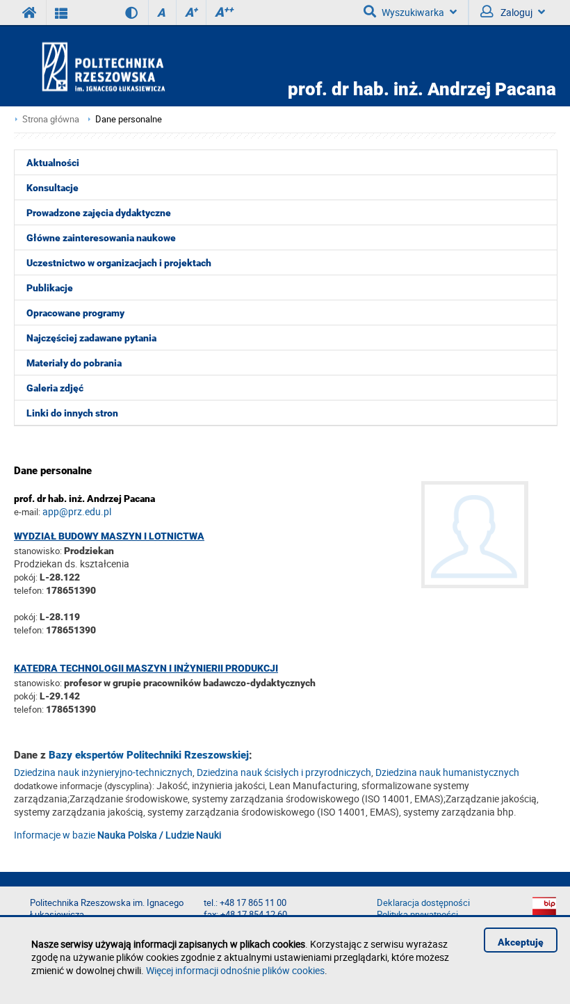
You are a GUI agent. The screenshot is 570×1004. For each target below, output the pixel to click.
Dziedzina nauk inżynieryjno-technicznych (103, 772)
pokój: (27, 577)
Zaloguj (515, 12)
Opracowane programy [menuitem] (75, 312)
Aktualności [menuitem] (52, 162)
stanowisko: (38, 550)
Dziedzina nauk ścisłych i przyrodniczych (284, 772)
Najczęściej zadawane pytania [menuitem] (91, 337)
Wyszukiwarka (413, 12)
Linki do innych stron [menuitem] (72, 413)
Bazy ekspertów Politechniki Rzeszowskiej (149, 755)
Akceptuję (521, 942)
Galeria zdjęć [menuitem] (54, 388)
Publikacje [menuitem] (49, 287)
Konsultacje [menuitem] (52, 187)
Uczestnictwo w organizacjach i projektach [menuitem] (118, 262)
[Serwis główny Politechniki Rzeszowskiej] (30, 12)
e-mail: (27, 511)
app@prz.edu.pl (76, 511)
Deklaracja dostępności (423, 903)
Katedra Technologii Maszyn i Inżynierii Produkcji (146, 668)
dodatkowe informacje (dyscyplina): (84, 785)
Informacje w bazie (117, 834)
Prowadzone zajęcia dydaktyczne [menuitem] (98, 212)
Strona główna (50, 119)
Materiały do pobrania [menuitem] (74, 363)
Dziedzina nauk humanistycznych (447, 772)
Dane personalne (128, 119)
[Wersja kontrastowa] (121, 12)
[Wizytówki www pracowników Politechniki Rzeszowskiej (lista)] (61, 12)
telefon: (29, 590)
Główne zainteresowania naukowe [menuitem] (101, 237)
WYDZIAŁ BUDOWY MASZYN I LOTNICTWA (109, 536)
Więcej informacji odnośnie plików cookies (235, 970)
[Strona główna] (143, 66)
